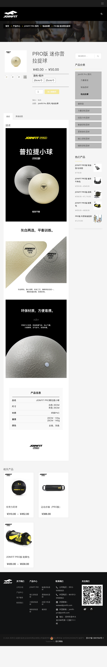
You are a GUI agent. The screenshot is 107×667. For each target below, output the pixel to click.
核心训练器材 (84, 138)
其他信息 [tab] (19, 116)
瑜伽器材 (84, 87)
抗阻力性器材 (84, 117)
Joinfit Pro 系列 (44, 103)
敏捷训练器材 (84, 124)
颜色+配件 (38, 75)
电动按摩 (55, 103)
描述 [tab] (8, 116)
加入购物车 (51, 92)
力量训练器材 (84, 110)
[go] (98, 56)
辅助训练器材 (84, 145)
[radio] (38, 80)
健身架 (81, 103)
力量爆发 (84, 80)
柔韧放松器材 (84, 131)
